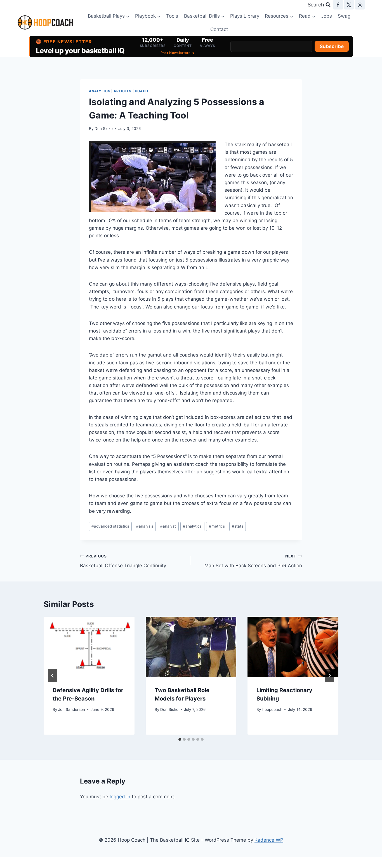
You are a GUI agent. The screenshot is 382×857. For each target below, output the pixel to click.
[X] (349, 5)
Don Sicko (104, 128)
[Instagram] (360, 5)
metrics (217, 526)
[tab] (179, 739)
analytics (192, 526)
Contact (219, 29)
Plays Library (244, 16)
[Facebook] (338, 5)
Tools (172, 16)
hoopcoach (272, 709)
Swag (344, 16)
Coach (141, 91)
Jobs (326, 16)
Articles (122, 91)
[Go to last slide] (52, 675)
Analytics (99, 91)
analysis (144, 526)
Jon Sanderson (71, 709)
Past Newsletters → (178, 53)
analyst (168, 526)
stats (237, 526)
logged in (120, 796)
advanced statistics (110, 526)
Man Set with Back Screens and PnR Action (253, 561)
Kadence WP (268, 840)
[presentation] (89, 647)
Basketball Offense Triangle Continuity (123, 561)
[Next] (329, 675)
